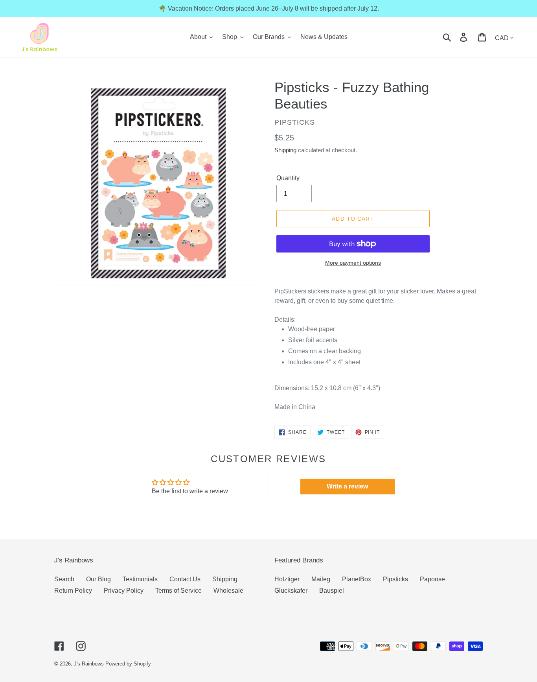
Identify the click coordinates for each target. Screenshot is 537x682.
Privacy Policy (123, 590)
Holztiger (287, 579)
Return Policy (73, 590)
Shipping (285, 150)
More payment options (353, 263)
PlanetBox (356, 579)
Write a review (347, 486)
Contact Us (184, 579)
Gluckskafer (290, 590)
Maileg (320, 579)
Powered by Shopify (128, 664)
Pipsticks (395, 579)
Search (64, 579)
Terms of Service (178, 590)
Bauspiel (331, 590)
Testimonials (140, 579)
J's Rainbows (89, 664)
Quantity (288, 178)
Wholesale (228, 590)
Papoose (432, 579)
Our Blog (98, 579)
